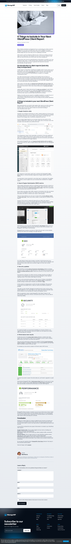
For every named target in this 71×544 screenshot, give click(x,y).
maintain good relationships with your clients (41, 83)
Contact (38, 528)
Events (48, 528)
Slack (44, 281)
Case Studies (36, 5)
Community (49, 526)
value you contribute (41, 89)
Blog (47, 5)
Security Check (41, 280)
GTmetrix (29, 342)
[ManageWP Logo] (19, 515)
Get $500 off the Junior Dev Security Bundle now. (54, 1)
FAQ (48, 519)
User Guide (49, 517)
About (43, 5)
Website (18, 493)
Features (25, 5)
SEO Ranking (42, 225)
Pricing (30, 5)
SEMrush (47, 196)
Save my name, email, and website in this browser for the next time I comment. (33, 499)
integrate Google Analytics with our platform (42, 141)
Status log (38, 529)
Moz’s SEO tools (22, 197)
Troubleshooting (50, 515)
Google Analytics (31, 72)
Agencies (60, 519)
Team (37, 526)
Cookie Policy (60, 528)
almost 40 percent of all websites (36, 269)
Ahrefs (51, 196)
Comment (19, 470)
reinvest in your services (35, 91)
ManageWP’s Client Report (38, 441)
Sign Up (63, 5)
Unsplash (29, 445)
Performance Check (36, 381)
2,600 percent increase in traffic (36, 187)
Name (18, 482)
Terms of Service (61, 529)
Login (59, 5)
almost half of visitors (33, 337)
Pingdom (23, 342)
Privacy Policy (60, 526)
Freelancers (60, 517)
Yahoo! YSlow (42, 382)
